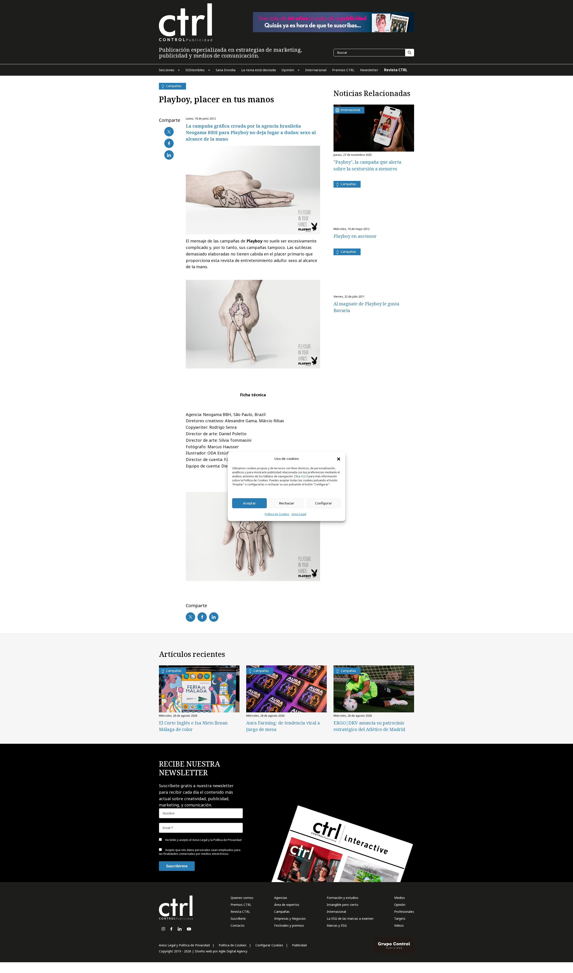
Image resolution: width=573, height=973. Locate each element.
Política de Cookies (277, 514)
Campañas (282, 911)
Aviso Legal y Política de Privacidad (184, 945)
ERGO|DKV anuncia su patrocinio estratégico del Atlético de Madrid (369, 726)
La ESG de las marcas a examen (350, 918)
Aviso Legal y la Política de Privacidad (217, 840)
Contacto (237, 925)
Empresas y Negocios (290, 918)
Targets (399, 918)
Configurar (323, 503)
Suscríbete (238, 918)
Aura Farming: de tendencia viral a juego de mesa (283, 726)
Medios (399, 898)
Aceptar (249, 503)
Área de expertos (286, 904)
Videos (399, 925)
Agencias (280, 898)
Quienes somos (242, 898)
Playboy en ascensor (355, 236)
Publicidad (299, 945)
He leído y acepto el (203, 840)
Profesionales (404, 911)
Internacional (336, 911)
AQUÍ (304, 476)
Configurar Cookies (269, 945)
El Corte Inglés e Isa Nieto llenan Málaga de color (193, 726)
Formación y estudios (342, 898)
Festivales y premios (289, 925)
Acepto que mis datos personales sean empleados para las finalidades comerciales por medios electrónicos (199, 852)
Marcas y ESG (337, 925)
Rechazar (286, 503)
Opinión (399, 904)
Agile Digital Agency (233, 951)
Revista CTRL (240, 911)
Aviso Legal (298, 514)
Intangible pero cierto (342, 904)
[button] (338, 458)
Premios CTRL (241, 904)
